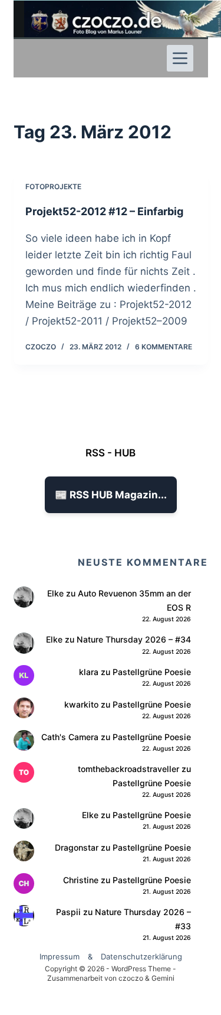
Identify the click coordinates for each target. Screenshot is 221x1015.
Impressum (59, 956)
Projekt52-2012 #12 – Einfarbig (104, 211)
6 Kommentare (163, 346)
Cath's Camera (69, 737)
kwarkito (81, 704)
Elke (55, 593)
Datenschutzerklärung (141, 956)
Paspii (68, 912)
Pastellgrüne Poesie (152, 672)
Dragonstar (76, 847)
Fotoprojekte (53, 186)
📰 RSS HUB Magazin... (111, 495)
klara (88, 672)
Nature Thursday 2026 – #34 (134, 639)
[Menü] (180, 58)
